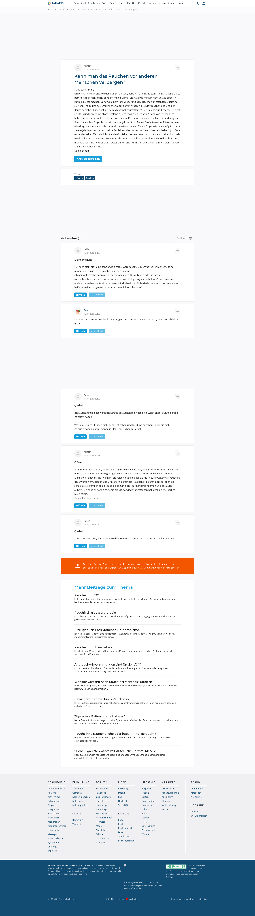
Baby (120, 819)
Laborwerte (53, 830)
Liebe (122, 3)
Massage (52, 834)
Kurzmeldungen (167, 3)
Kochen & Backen (81, 796)
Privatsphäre (201, 899)
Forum (181, 3)
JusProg (169, 877)
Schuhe (99, 834)
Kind (120, 824)
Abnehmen (77, 788)
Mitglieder (196, 792)
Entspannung (54, 809)
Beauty (114, 3)
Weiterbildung (169, 805)
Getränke (77, 792)
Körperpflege (102, 813)
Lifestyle (141, 3)
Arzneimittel (54, 796)
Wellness (52, 850)
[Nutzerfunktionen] (204, 3)
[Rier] (79, 311)
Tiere (144, 821)
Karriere (152, 3)
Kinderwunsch (125, 828)
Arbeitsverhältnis (170, 792)
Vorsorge (52, 846)
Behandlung (54, 801)
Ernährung (94, 3)
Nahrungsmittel (80, 805)
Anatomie (53, 792)
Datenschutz (188, 899)
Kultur (145, 809)
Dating (121, 792)
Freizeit (145, 792)
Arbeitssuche (168, 788)
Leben (121, 832)
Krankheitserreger (57, 825)
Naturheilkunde (55, 838)
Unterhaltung (148, 825)
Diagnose (52, 805)
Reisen (145, 813)
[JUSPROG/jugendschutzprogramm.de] (176, 866)
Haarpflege (101, 801)
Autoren (195, 811)
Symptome (53, 842)
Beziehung (123, 788)
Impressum (176, 899)
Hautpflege (101, 809)
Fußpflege (101, 792)
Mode (99, 825)
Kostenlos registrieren (168, 567)
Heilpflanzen (54, 817)
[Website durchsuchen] (197, 3)
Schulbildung (124, 836)
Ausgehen (147, 788)
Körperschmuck (104, 817)
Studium (166, 801)
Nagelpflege (102, 830)
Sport (105, 3)
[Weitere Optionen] (177, 67)
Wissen (165, 809)
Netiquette (196, 796)
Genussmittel (148, 801)
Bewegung (77, 819)
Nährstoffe (77, 801)
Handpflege (102, 805)
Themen (60, 9)
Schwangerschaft (126, 840)
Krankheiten (54, 821)
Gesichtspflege (103, 796)
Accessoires (102, 788)
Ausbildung (167, 796)
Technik (145, 817)
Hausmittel (53, 813)
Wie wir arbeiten (199, 815)
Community (197, 788)
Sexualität (123, 805)
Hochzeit (122, 801)
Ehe (120, 796)
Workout (76, 824)
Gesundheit (80, 3)
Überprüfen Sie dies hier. (135, 888)
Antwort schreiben (88, 158)
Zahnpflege (101, 842)
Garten (145, 796)
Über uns (198, 805)
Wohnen (146, 834)
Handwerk (147, 805)
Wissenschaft (148, 830)
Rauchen (75, 9)
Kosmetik (100, 821)
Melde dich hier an (155, 564)
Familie (131, 3)
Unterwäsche (102, 838)
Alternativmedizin (56, 788)
